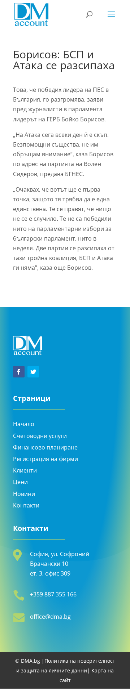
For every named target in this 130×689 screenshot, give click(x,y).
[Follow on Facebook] (19, 371)
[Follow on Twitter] (33, 371)
